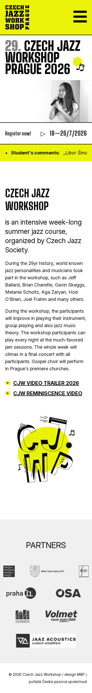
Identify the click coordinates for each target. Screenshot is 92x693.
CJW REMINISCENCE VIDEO (47, 393)
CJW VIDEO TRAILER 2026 (46, 383)
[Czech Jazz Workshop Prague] (17, 17)
